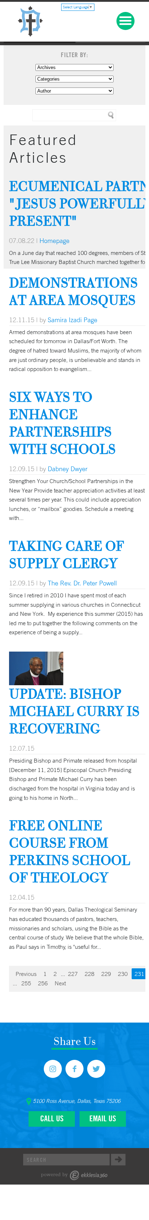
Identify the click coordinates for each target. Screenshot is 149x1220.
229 (106, 973)
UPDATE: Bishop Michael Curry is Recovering (74, 711)
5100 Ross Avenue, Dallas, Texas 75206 (76, 1101)
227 (73, 973)
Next (60, 983)
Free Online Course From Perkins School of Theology (69, 851)
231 (139, 973)
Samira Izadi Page (72, 320)
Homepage (54, 240)
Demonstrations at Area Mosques (73, 291)
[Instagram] (53, 1069)
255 (26, 983)
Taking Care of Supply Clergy (66, 554)
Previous (26, 973)
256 (43, 983)
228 (89, 973)
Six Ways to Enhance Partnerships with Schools (62, 423)
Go (118, 1159)
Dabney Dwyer (68, 469)
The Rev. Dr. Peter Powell (82, 583)
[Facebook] (74, 1069)
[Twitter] (96, 1069)
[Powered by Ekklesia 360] (74, 1175)
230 (123, 973)
